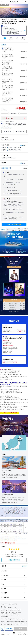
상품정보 (3, 229)
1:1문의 (9, 604)
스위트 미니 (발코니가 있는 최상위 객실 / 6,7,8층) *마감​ (7, 87)
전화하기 (2, 629)
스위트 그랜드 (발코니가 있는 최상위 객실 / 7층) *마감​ (7, 100)
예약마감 (20, 628)
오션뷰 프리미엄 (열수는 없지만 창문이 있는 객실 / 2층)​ (7, 68)
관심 (25, 19)
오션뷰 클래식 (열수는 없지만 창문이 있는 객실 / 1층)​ (7, 62)
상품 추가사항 (4, 575)
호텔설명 (3, 579)
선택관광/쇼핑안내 (25, 229)
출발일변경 (9, 629)
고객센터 (23, 618)
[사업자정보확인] (18, 608)
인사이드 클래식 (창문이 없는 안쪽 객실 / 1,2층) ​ (7, 49)
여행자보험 (4, 571)
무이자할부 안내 (21, 131)
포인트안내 (8, 131)
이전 (2, 10)
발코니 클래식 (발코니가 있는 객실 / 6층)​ (7, 74)
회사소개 (2, 618)
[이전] (2, 2)
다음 (26, 10)
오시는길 (2, 604)
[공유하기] (26, 2)
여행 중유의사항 (20, 229)
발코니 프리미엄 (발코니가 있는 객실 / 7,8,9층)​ (7, 81)
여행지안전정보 (5, 597)
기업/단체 (12, 604)
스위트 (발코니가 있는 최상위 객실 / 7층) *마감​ (7, 93)
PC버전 (16, 604)
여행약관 (15, 618)
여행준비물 (4, 593)
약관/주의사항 (14, 229)
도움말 (7, 137)
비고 (2, 584)
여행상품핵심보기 (4, 19)
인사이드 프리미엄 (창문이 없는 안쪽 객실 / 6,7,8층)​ (7, 56)
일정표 (8, 229)
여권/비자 (3, 588)
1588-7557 (6, 616)
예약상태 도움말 (13, 19)
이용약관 (12, 618)
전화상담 (5, 604)
